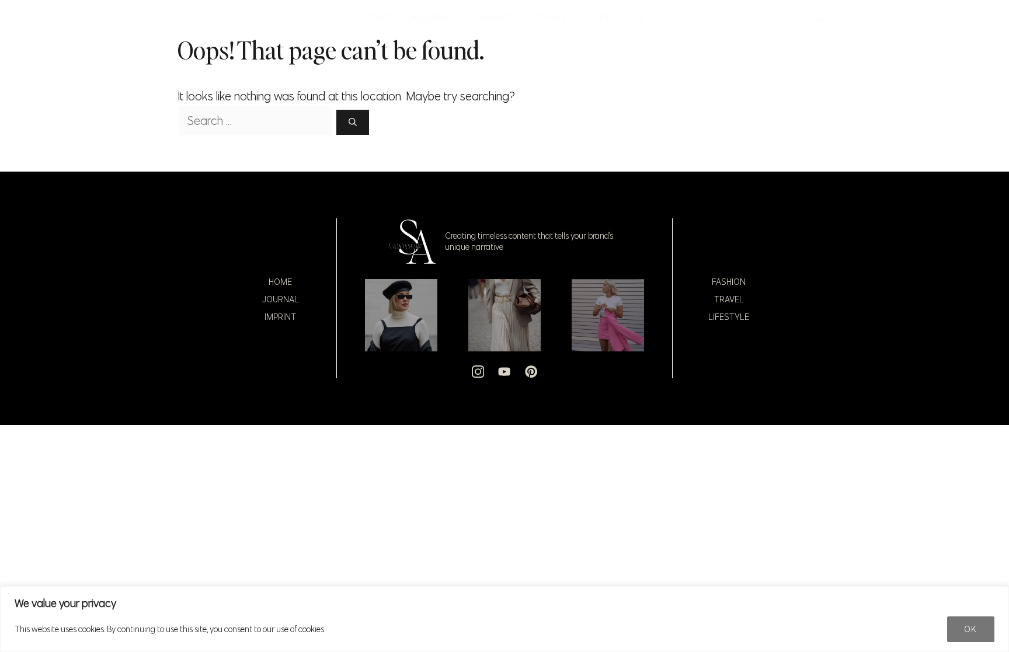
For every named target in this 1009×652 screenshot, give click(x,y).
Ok (970, 629)
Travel (729, 299)
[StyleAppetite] (190, 17)
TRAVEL (554, 17)
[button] (818, 17)
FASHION (495, 17)
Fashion (729, 282)
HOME (378, 17)
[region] (504, 619)
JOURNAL (433, 17)
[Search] (352, 122)
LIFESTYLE (618, 17)
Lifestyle (728, 317)
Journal (280, 299)
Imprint (280, 317)
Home (280, 282)
